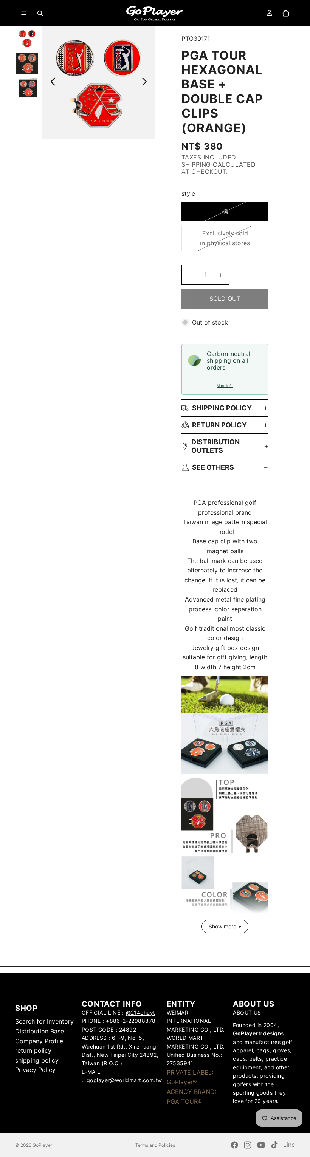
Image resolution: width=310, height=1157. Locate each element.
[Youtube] (261, 1144)
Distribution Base (39, 1031)
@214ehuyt (140, 1012)
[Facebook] (234, 1144)
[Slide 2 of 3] (27, 63)
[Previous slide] (50, 83)
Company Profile (39, 1041)
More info (225, 386)
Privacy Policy (35, 1069)
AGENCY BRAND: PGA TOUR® (191, 1096)
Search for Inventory (44, 1021)
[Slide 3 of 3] (27, 88)
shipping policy (37, 1060)
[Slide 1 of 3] (27, 38)
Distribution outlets (215, 446)
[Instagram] (247, 1144)
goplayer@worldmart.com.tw (124, 1080)
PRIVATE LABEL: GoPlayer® (190, 1077)
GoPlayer (42, 1145)
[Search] (40, 13)
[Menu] (24, 13)
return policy (219, 425)
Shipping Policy (222, 408)
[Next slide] (146, 83)
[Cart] (285, 13)
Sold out (224, 298)
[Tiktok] (274, 1144)
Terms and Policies (155, 1145)
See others (213, 467)
